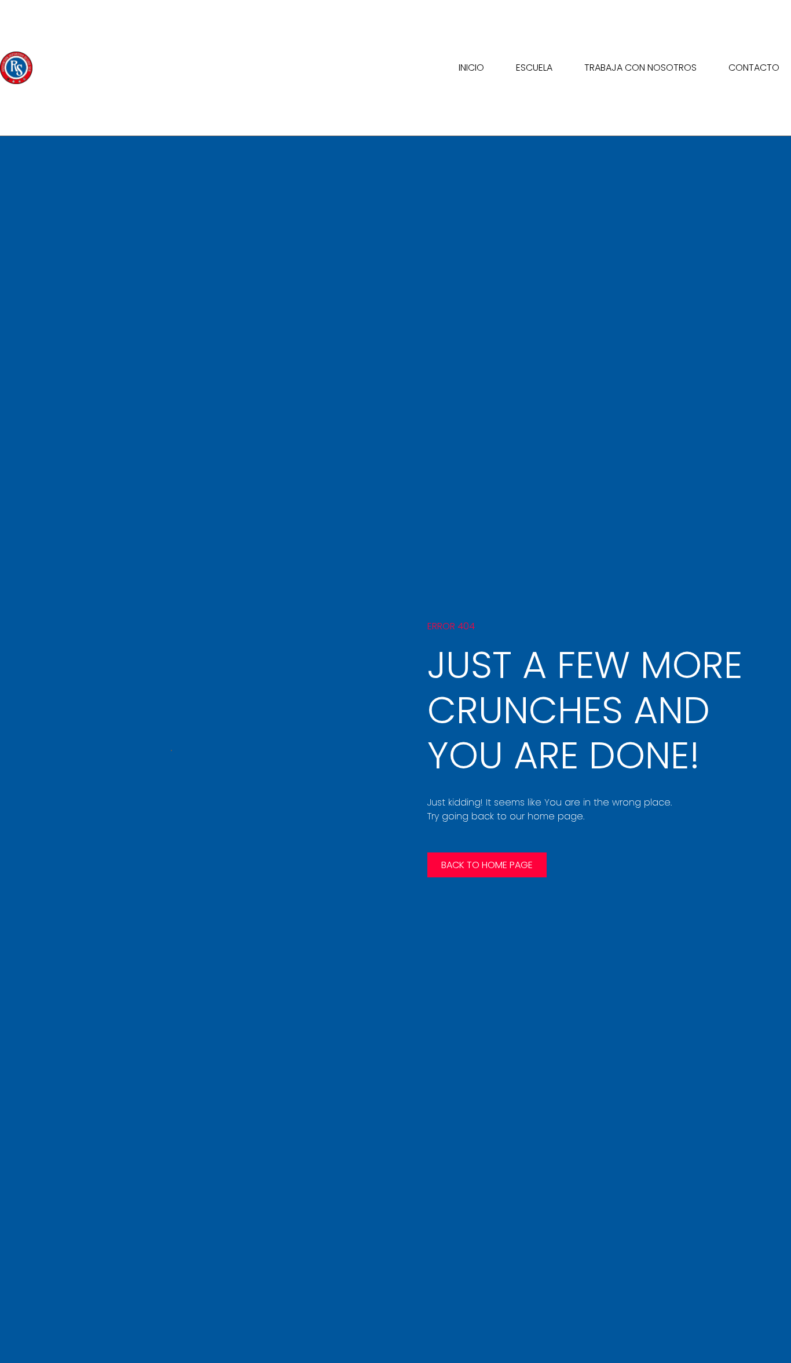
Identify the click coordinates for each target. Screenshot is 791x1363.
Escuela (534, 67)
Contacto (753, 67)
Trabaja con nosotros (640, 67)
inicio (471, 67)
